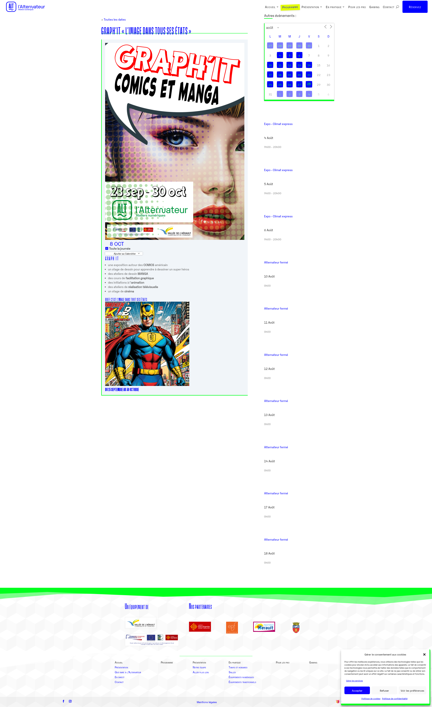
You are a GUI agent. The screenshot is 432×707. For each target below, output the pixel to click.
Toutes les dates (114, 19)
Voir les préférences (412, 690)
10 (270, 65)
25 (280, 84)
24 (270, 84)
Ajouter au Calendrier (124, 253)
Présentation (310, 7)
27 (270, 46)
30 (299, 46)
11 (279, 65)
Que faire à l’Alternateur (128, 672)
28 (280, 46)
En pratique (334, 7)
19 (289, 75)
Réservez (415, 7)
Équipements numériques (241, 677)
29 (289, 46)
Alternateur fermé (276, 262)
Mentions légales (207, 702)
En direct (119, 677)
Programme (290, 7)
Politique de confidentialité (395, 698)
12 (289, 65)
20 (299, 75)
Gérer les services (354, 680)
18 (280, 75)
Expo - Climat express (278, 124)
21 (309, 75)
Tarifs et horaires (238, 667)
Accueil (270, 7)
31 (309, 46)
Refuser (384, 690)
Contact (388, 7)
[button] (424, 654)
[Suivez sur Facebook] (63, 701)
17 (270, 75)
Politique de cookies (370, 698)
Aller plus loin (201, 672)
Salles (232, 672)
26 (289, 84)
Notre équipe (199, 667)
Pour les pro (357, 7)
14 (309, 65)
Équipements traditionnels (242, 682)
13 (299, 65)
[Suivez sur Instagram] (70, 701)
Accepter (357, 690)
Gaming (374, 7)
